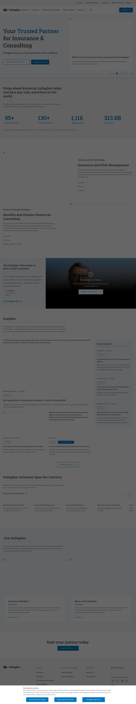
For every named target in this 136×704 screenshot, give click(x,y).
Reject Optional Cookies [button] (65, 700)
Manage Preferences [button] (94, 700)
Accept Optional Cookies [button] (37, 700)
